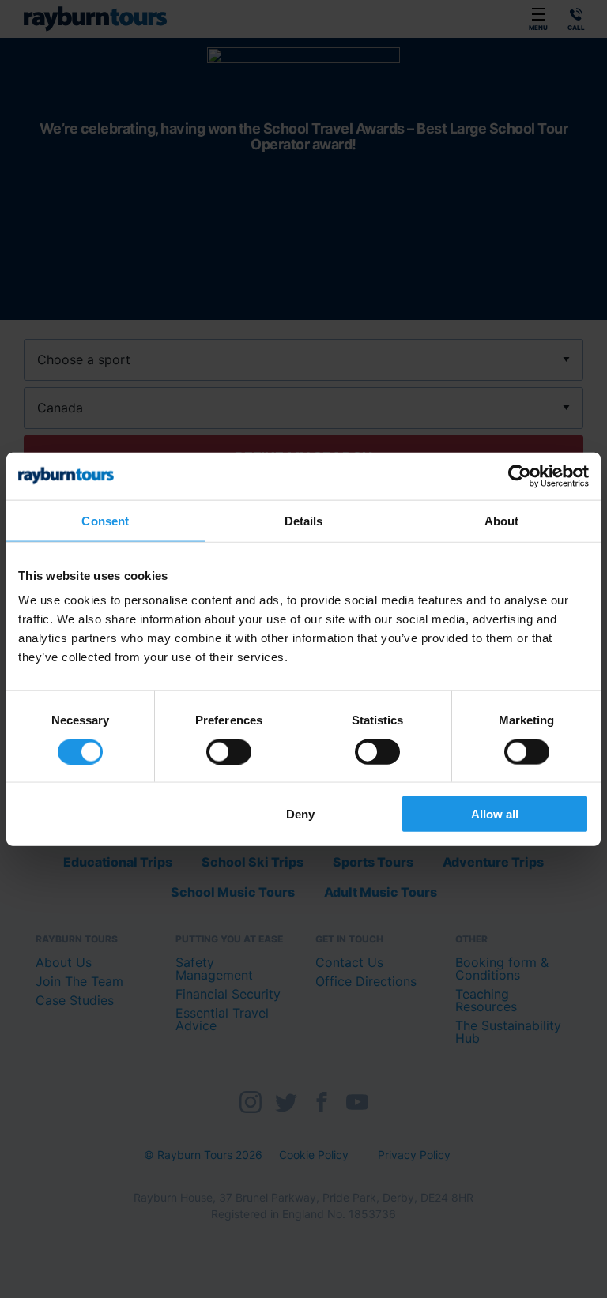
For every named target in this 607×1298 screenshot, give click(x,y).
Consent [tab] (105, 520)
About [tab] (501, 520)
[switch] (228, 751)
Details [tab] (304, 520)
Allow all (494, 814)
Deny (300, 814)
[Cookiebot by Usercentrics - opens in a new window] (520, 475)
